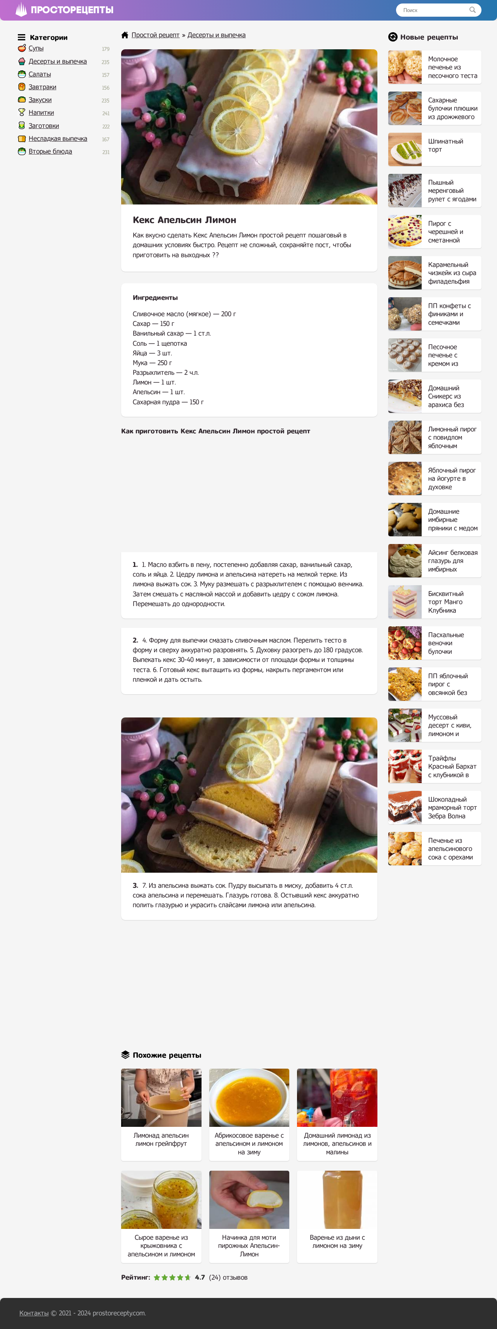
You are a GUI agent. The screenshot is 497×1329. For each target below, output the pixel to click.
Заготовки (44, 126)
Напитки (41, 112)
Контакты (34, 1313)
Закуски (40, 100)
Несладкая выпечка (58, 138)
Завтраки (42, 87)
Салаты (40, 74)
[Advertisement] (249, 500)
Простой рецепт (156, 35)
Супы (36, 48)
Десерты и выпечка (58, 61)
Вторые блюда (50, 151)
